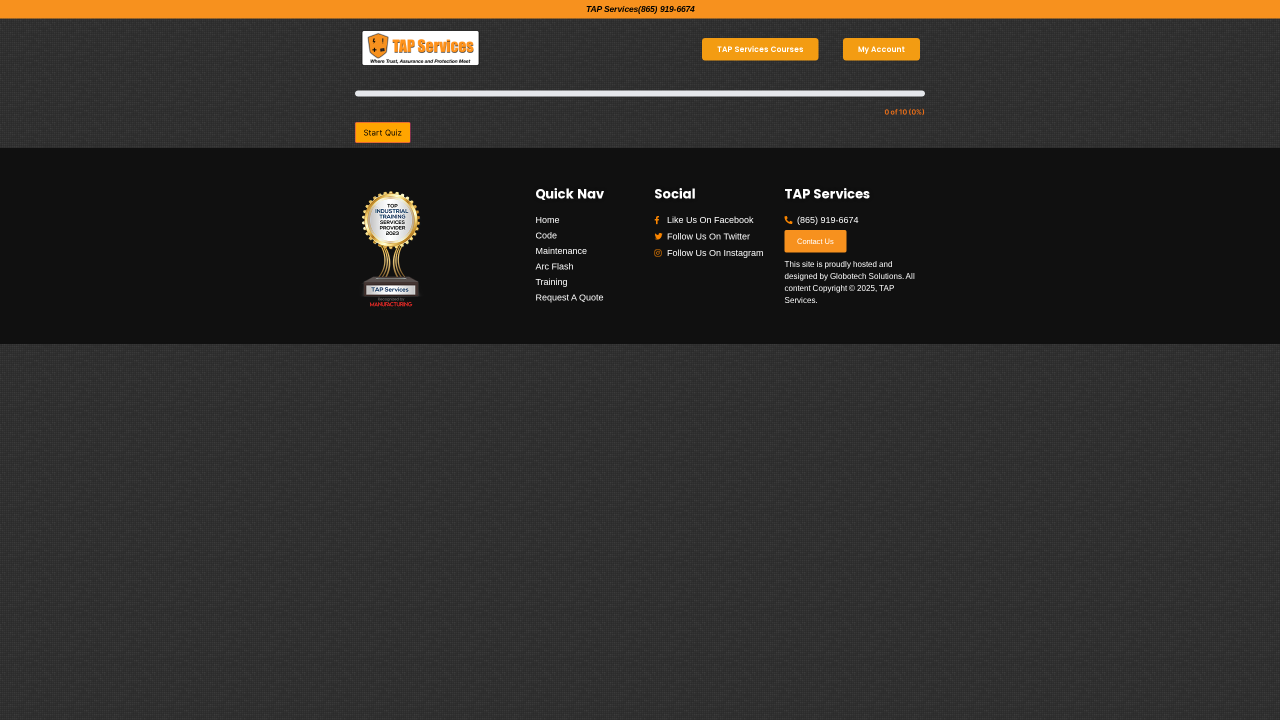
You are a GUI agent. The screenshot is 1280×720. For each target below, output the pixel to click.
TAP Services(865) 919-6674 (640, 9)
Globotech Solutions (866, 276)
